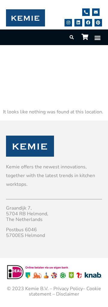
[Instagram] (68, 22)
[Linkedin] (78, 22)
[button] (97, 37)
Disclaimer (67, 294)
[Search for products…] (72, 37)
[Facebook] (88, 22)
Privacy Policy (68, 288)
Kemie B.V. (37, 288)
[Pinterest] (98, 22)
